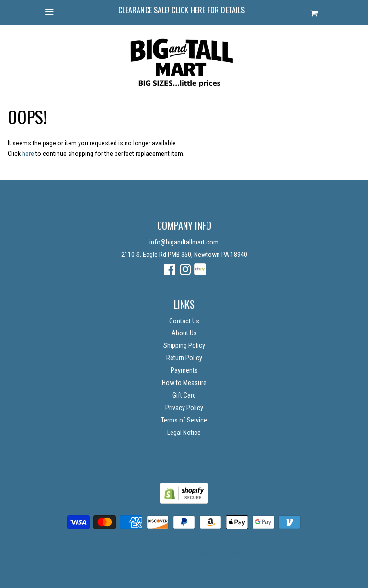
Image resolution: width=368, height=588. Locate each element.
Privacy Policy (184, 407)
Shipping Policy (184, 345)
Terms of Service (184, 420)
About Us (184, 333)
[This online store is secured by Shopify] (184, 501)
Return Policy (184, 358)
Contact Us (184, 321)
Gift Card (184, 395)
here (28, 153)
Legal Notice (184, 432)
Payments (184, 370)
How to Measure (184, 383)
